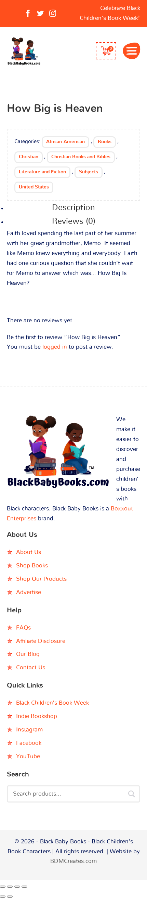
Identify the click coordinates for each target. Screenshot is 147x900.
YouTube (28, 756)
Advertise (28, 592)
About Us (28, 552)
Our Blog (28, 654)
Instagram (29, 729)
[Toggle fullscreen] (10, 887)
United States (34, 187)
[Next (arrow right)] (10, 897)
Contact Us (30, 667)
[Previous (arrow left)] (2, 897)
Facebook (28, 743)
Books (104, 141)
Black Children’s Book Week (52, 703)
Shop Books (32, 565)
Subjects (88, 172)
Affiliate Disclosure (40, 641)
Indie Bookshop (36, 716)
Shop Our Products (41, 579)
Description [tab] (73, 208)
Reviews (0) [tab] (73, 221)
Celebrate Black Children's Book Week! (110, 13)
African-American (65, 141)
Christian (28, 156)
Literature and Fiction (42, 172)
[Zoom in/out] (2, 887)
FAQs (23, 628)
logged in (54, 347)
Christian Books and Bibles (80, 156)
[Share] (17, 887)
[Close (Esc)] (24, 887)
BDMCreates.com (73, 861)
